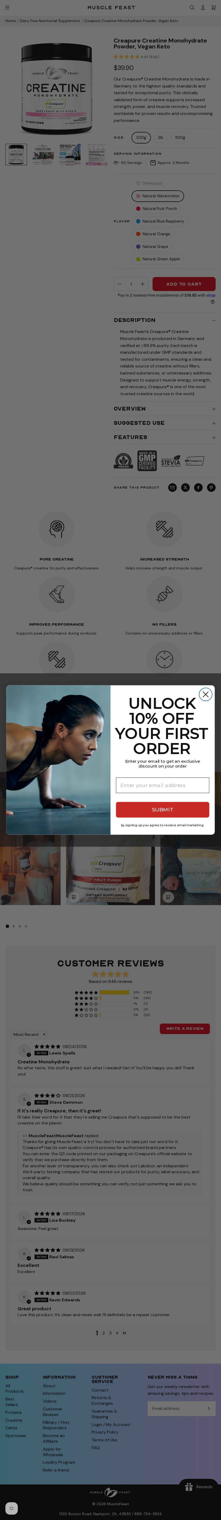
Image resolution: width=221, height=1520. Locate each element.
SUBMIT (162, 810)
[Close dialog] (205, 694)
